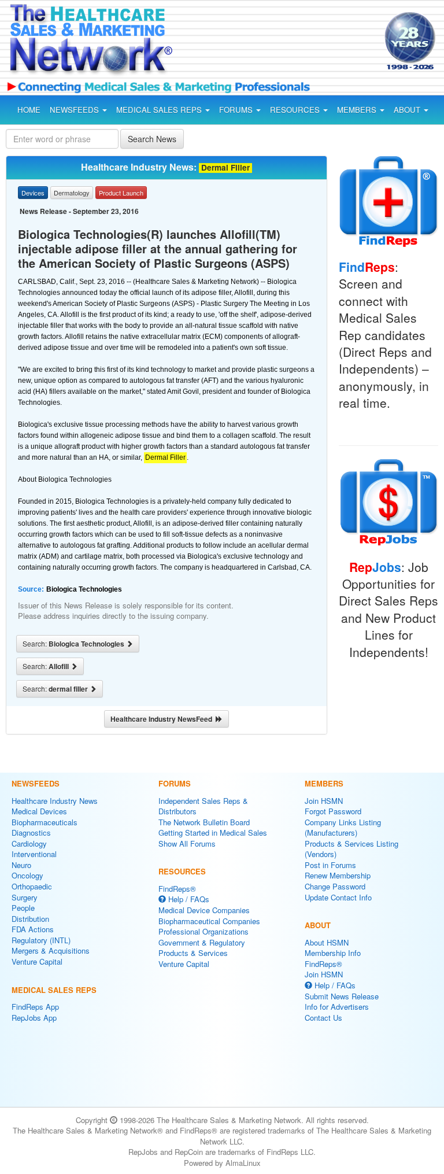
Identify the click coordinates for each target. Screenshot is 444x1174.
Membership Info (333, 952)
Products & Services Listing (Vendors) (351, 849)
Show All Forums (187, 843)
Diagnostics (31, 832)
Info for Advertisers (337, 1006)
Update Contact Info (338, 897)
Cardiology (29, 843)
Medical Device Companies (204, 910)
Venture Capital (37, 961)
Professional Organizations (203, 931)
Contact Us (323, 1017)
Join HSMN (324, 800)
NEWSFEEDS (75, 109)
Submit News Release (342, 996)
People (23, 907)
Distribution (30, 918)
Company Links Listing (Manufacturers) (343, 828)
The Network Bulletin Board (204, 822)
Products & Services (193, 952)
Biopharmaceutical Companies (209, 920)
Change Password (335, 886)
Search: (74, 643)
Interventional (34, 853)
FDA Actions (33, 929)
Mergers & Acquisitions (51, 950)
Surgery (25, 897)
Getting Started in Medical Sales (212, 832)
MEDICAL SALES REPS (160, 109)
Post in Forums (330, 864)
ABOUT (408, 109)
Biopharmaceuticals (44, 822)
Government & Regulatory (201, 942)
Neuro (21, 864)
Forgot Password (333, 811)
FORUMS (237, 109)
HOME (28, 109)
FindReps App (35, 1006)
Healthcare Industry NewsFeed (163, 719)
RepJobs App (34, 1017)
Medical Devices (39, 811)
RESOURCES (296, 109)
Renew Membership (338, 875)
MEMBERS (358, 109)
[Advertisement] (282, 42)
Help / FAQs (187, 899)
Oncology (27, 875)
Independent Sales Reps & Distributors (203, 806)
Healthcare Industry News (55, 800)
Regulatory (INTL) (41, 940)
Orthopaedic (32, 886)
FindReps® (177, 888)
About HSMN (327, 942)
